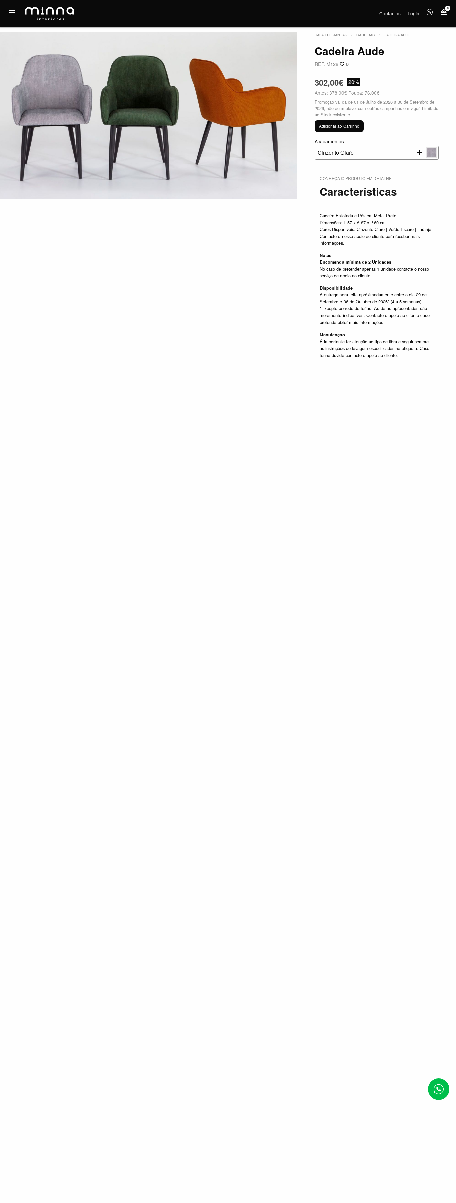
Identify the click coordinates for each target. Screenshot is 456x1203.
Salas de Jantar (331, 34)
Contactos (390, 13)
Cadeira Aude (397, 34)
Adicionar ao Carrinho (339, 126)
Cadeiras (365, 34)
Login (413, 13)
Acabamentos (334, 147)
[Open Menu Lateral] (12, 12)
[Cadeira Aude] (148, 115)
